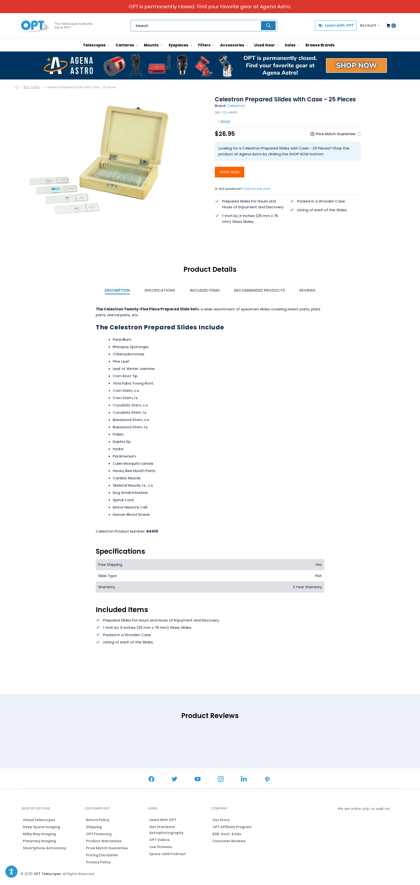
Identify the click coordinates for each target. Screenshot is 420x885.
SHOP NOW (229, 172)
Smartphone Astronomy (44, 848)
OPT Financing (99, 834)
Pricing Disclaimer (102, 855)
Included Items (205, 290)
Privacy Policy (98, 862)
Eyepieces (179, 45)
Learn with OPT (339, 25)
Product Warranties (104, 841)
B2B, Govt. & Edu (226, 834)
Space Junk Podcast (167, 853)
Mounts (151, 45)
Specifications (159, 290)
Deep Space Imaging (41, 826)
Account (368, 25)
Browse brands (320, 45)
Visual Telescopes (39, 819)
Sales (290, 45)
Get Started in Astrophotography (166, 829)
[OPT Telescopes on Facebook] (151, 779)
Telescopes (94, 45)
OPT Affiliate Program (232, 826)
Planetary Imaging (39, 841)
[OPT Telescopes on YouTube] (198, 779)
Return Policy (97, 819)
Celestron (236, 105)
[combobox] (204, 25)
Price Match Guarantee (107, 848)
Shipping (94, 826)
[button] (11, 872)
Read (225, 121)
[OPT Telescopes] (35, 26)
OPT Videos (159, 839)
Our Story (220, 819)
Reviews (307, 290)
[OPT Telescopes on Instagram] (221, 779)
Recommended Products (259, 290)
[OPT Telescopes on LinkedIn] (244, 779)
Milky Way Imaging (39, 834)
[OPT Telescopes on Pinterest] (267, 780)
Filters (204, 45)
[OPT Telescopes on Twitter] (174, 779)
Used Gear (265, 45)
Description (117, 290)
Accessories (232, 45)
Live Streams (160, 846)
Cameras (125, 45)
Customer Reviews (228, 841)
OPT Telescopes (47, 873)
